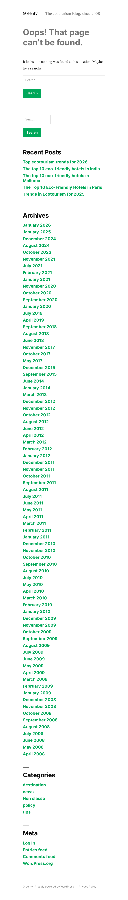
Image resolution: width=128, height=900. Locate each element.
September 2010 (40, 564)
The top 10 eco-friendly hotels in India (61, 168)
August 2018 (36, 333)
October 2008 (37, 713)
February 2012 (37, 448)
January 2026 (37, 225)
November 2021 (39, 259)
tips (27, 812)
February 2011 (37, 530)
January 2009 (37, 692)
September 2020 (40, 299)
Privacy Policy (87, 886)
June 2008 (34, 740)
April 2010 (33, 591)
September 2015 (40, 374)
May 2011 (32, 509)
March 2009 (35, 679)
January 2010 (36, 611)
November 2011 (38, 469)
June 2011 (33, 502)
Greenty (31, 13)
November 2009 (39, 625)
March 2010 (35, 597)
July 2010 (33, 577)
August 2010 (36, 570)
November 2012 (39, 408)
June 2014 (33, 381)
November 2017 (39, 347)
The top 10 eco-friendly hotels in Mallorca (56, 178)
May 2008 (33, 747)
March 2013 (35, 394)
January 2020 (37, 306)
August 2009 (36, 645)
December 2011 (38, 462)
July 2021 (32, 265)
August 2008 (36, 726)
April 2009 (34, 672)
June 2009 (34, 658)
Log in (29, 843)
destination (34, 784)
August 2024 (36, 245)
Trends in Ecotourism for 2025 (53, 194)
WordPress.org (38, 863)
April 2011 (33, 516)
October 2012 (37, 414)
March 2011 (34, 523)
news (28, 791)
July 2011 (32, 496)
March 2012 (35, 442)
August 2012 (36, 421)
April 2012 (33, 435)
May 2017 (32, 360)
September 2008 (40, 719)
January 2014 (36, 387)
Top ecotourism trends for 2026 (55, 161)
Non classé (34, 798)
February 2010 (37, 604)
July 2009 (33, 652)
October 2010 (37, 557)
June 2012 (33, 428)
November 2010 (39, 550)
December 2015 (39, 367)
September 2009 (40, 638)
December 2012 (39, 401)
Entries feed (35, 849)
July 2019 (32, 313)
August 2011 (35, 489)
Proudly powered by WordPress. (55, 886)
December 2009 (39, 618)
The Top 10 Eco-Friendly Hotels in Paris (62, 187)
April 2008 (34, 753)
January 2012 (36, 455)
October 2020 (37, 292)
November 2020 (39, 286)
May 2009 (33, 665)
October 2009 (37, 631)
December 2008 (39, 699)
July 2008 (33, 733)
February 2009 (38, 686)
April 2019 (33, 320)
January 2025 (37, 231)
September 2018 (40, 326)
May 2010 (33, 584)
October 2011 (36, 475)
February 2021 (37, 272)
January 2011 (36, 536)
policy (29, 805)
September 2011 (39, 482)
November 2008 (39, 706)
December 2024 (39, 238)
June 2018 (33, 340)
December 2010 (39, 543)
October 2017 (36, 353)
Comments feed (39, 856)
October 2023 (37, 252)
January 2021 (36, 279)
